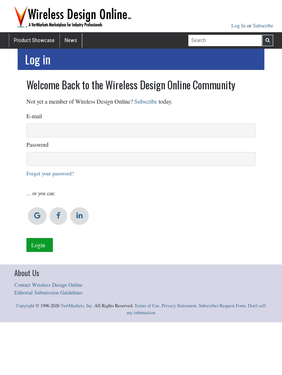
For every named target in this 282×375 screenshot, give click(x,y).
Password (37, 144)
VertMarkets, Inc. (77, 305)
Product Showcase (34, 40)
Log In (239, 25)
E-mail (34, 116)
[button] (37, 216)
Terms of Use (146, 305)
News (71, 40)
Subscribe (263, 25)
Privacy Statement (179, 305)
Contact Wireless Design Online (48, 284)
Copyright (25, 305)
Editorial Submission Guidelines (48, 292)
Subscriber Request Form (222, 305)
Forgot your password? (50, 173)
